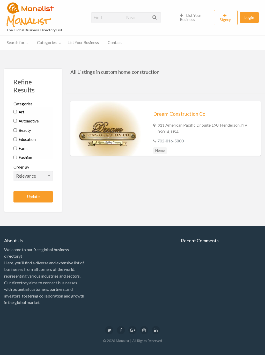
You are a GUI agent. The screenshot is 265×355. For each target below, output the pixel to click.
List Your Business (190, 17)
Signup (225, 19)
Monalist (28, 21)
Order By (21, 167)
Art (21, 112)
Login (249, 17)
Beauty (24, 130)
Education (27, 139)
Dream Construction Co (179, 114)
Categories (47, 42)
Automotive (28, 121)
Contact (115, 42)
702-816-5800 (170, 140)
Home (160, 150)
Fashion (25, 157)
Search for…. (17, 42)
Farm (22, 148)
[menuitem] (194, 17)
